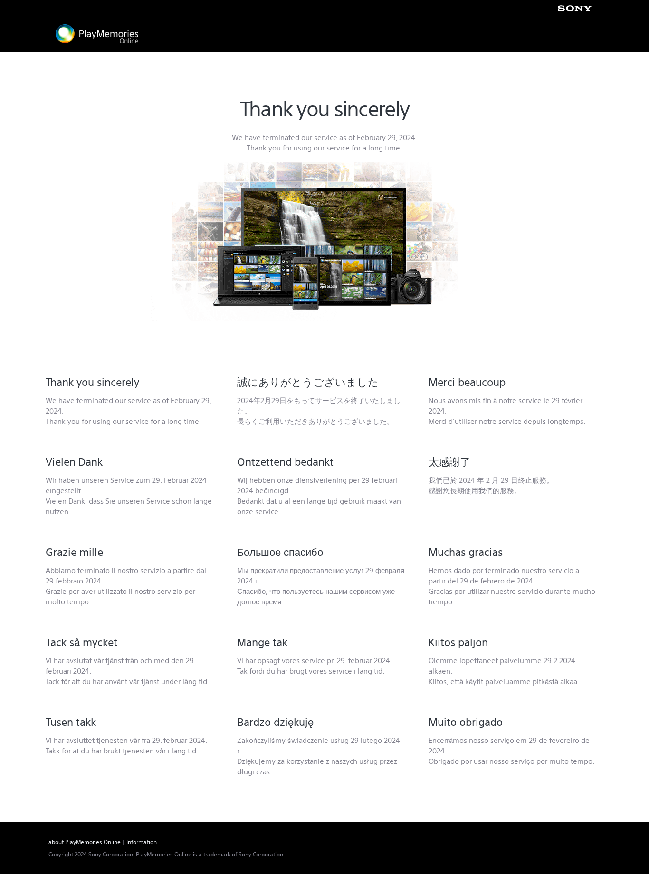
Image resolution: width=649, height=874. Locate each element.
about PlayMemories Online (84, 842)
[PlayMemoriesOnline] (97, 33)
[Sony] (575, 8)
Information (141, 842)
